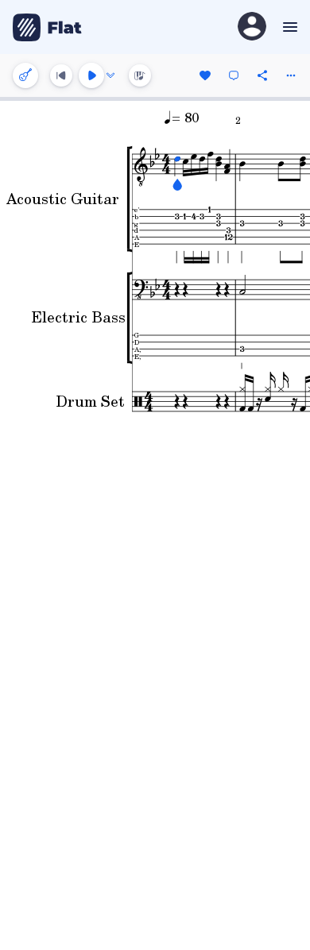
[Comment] (233, 75)
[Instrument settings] (25, 75)
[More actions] (291, 75)
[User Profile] (252, 27)
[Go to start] (61, 75)
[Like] (205, 75)
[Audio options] (110, 75)
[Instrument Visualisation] (140, 75)
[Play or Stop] (91, 75)
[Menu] (288, 27)
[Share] (262, 75)
